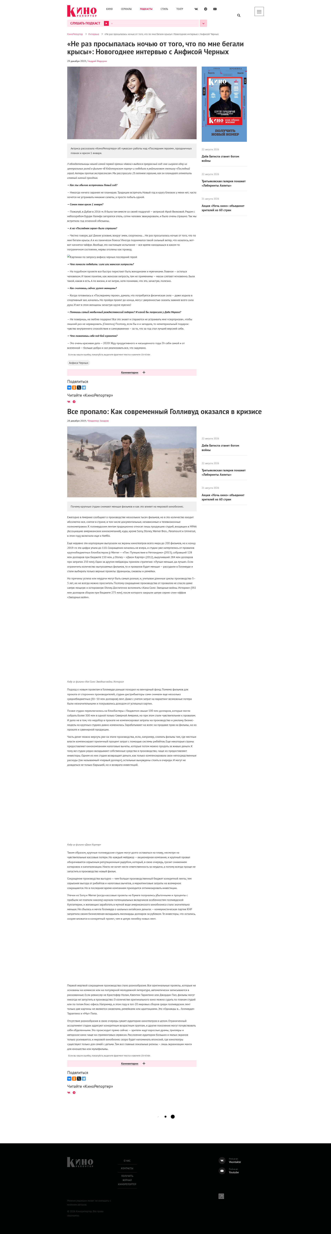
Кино (109, 8)
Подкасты (146, 8)
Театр (179, 8)
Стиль (164, 8)
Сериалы (126, 8)
